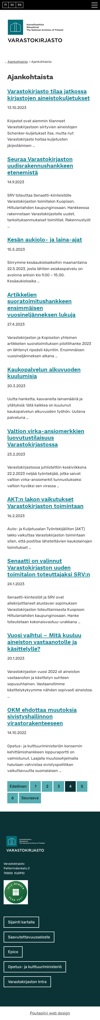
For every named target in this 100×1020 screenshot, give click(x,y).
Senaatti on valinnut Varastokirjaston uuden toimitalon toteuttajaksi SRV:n (48, 568)
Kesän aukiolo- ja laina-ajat (44, 239)
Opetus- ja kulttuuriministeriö (35, 966)
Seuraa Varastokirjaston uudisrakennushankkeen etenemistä (40, 166)
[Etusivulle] (35, 30)
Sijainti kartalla (21, 922)
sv (12, 5)
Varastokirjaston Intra (27, 981)
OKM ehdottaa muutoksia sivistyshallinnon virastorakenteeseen (42, 717)
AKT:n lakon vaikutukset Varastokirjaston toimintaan (45, 502)
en (19, 5)
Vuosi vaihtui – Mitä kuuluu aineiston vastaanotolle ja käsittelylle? (44, 642)
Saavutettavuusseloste (29, 937)
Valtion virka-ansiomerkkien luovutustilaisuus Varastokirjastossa (45, 438)
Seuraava (30, 798)
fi (5, 5)
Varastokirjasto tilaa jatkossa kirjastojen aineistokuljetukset (48, 94)
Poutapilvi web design (50, 1013)
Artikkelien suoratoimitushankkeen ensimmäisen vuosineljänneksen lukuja (41, 305)
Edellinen (18, 786)
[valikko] (95, 5)
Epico (13, 951)
